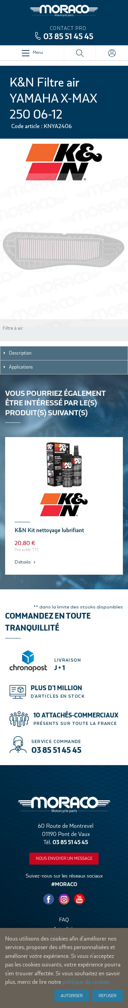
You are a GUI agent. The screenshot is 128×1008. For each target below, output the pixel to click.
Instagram (64, 899)
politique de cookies (86, 982)
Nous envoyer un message (64, 858)
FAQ (64, 919)
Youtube (79, 899)
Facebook (48, 899)
